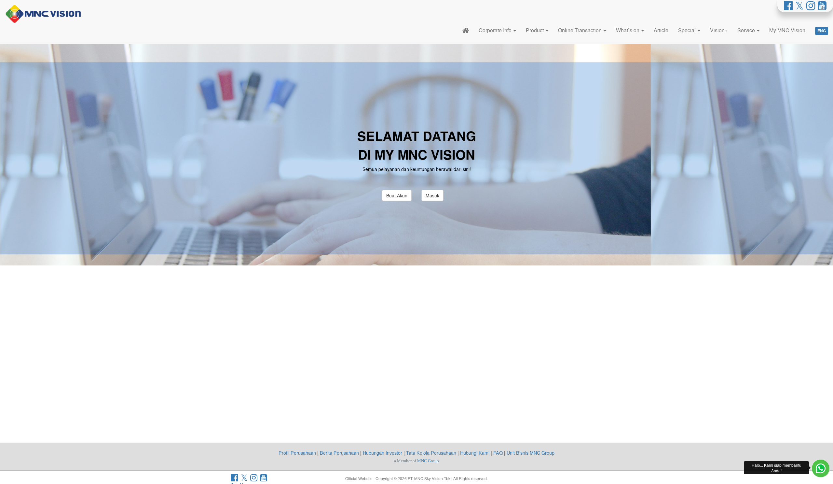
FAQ (498, 452)
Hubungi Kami (474, 452)
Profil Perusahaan (297, 452)
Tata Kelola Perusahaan (431, 452)
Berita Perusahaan (339, 452)
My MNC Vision (787, 30)
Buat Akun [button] (396, 195)
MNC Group (428, 460)
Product (535, 30)
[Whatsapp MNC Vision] (821, 468)
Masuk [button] (432, 195)
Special (687, 30)
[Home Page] (465, 30)
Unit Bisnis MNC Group (530, 452)
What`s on (628, 30)
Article (661, 30)
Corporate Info (496, 30)
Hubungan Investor (382, 452)
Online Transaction (580, 30)
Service (746, 30)
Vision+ (719, 30)
